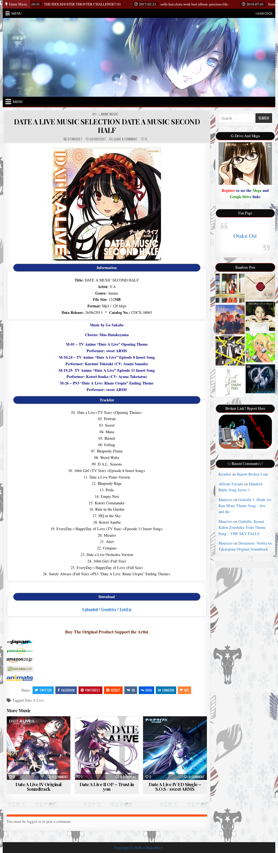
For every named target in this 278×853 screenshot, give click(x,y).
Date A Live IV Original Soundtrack (38, 786)
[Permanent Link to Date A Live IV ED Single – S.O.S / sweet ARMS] (175, 748)
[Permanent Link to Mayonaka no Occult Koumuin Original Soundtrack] (230, 350)
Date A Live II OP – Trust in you (107, 786)
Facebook (68, 690)
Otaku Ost (245, 235)
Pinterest (92, 690)
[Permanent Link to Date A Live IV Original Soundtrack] (38, 748)
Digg (149, 690)
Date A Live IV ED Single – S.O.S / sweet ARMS (175, 786)
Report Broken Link (252, 474)
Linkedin (168, 690)
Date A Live (34, 700)
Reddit (116, 690)
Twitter (45, 690)
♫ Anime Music (107, 114)
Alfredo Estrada (231, 483)
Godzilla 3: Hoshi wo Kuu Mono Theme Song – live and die (245, 505)
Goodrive (108, 609)
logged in (34, 821)
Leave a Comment (126, 139)
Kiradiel (225, 474)
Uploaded (90, 609)
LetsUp (125, 609)
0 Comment (60, 777)
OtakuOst (75, 139)
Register (228, 190)
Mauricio (225, 499)
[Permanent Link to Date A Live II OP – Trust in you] (106, 748)
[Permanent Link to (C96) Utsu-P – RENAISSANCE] (260, 378)
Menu (16, 13)
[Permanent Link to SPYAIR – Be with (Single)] (260, 286)
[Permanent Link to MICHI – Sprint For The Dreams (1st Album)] (260, 316)
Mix (186, 690)
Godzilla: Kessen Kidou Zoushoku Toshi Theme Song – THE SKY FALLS (242, 527)
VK (133, 690)
